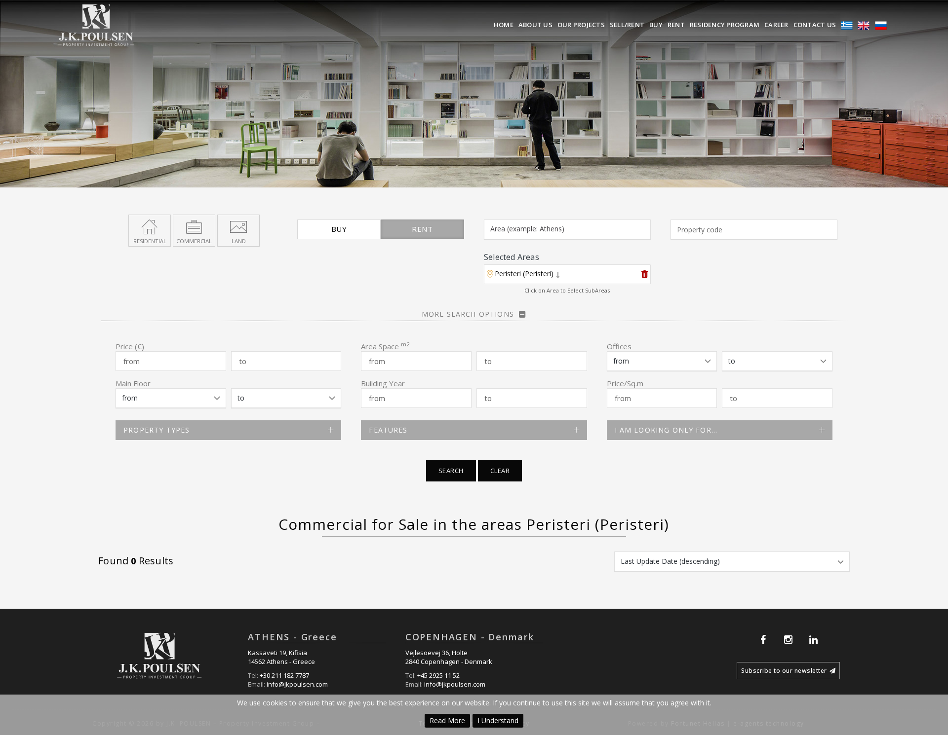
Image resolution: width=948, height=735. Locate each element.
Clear (500, 470)
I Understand (497, 720)
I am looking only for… (666, 430)
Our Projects (581, 24)
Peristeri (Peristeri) (524, 273)
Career (776, 24)
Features (388, 430)
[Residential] (149, 226)
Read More (447, 720)
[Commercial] (194, 226)
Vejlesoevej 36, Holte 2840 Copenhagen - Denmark (448, 657)
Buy (656, 24)
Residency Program (724, 24)
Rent (676, 24)
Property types (156, 430)
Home (504, 24)
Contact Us (814, 24)
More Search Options (468, 314)
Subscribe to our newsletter (784, 670)
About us (535, 24)
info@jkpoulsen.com (297, 684)
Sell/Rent (627, 24)
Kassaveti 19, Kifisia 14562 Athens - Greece (281, 657)
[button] (523, 275)
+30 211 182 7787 (284, 675)
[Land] (238, 226)
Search (451, 470)
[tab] (567, 275)
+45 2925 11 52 (438, 675)
